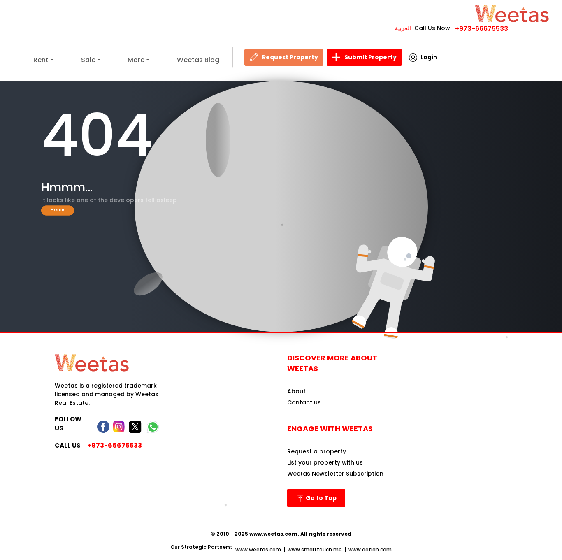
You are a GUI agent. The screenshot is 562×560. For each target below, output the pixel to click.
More (136, 60)
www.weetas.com (258, 549)
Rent (41, 60)
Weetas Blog (198, 60)
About (296, 391)
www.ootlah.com (370, 549)
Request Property (290, 57)
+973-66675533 (481, 28)
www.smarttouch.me (315, 549)
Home (58, 209)
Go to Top (320, 498)
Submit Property (370, 57)
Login (428, 57)
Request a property (316, 451)
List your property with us (325, 462)
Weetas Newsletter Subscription (335, 473)
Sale (88, 60)
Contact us (304, 402)
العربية (403, 28)
